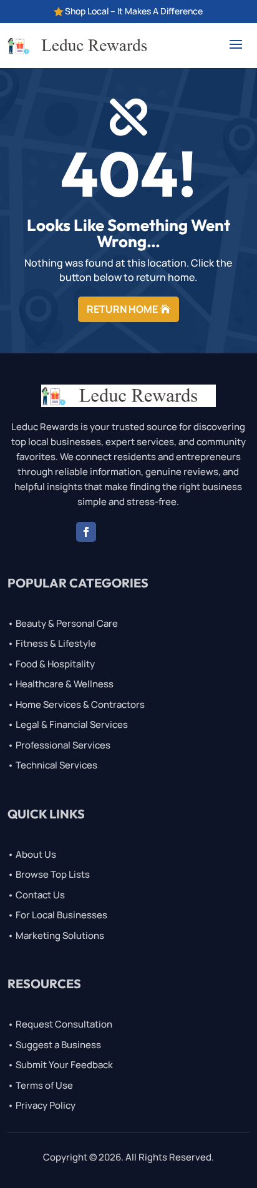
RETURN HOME (122, 309)
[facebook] (86, 532)
